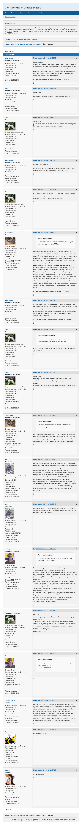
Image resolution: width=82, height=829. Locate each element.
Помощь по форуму (31, 820)
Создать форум (17, 820)
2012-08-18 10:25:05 (49, 232)
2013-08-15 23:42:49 (49, 610)
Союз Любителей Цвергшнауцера (19, 44)
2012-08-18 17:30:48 (49, 372)
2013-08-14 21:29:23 (49, 459)
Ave (6, 459)
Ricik (6, 88)
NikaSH (7, 770)
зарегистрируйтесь (31, 39)
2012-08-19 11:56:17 (49, 415)
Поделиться (37, 58)
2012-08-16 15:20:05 (49, 117)
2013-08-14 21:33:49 (49, 504)
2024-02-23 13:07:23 (49, 770)
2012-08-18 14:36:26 (49, 300)
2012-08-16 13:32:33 (49, 58)
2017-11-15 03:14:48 (49, 729)
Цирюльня (37, 44)
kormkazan (9, 233)
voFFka (7, 549)
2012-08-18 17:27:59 (49, 329)
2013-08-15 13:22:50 (49, 549)
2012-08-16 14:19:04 (49, 88)
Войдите (19, 39)
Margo (7, 118)
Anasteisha (9, 58)
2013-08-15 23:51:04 (49, 653)
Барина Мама (10, 701)
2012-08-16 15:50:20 (49, 160)
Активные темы (10, 17)
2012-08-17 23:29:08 (49, 189)
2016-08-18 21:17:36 (49, 700)
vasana (7, 730)
